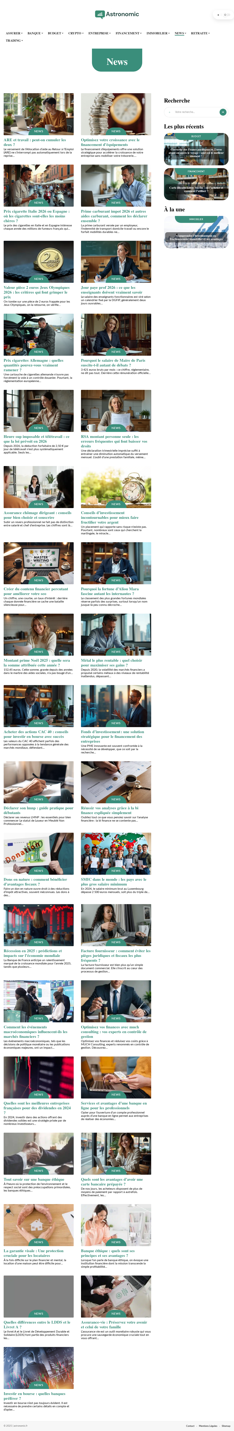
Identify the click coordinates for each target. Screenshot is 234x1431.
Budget (196, 136)
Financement (196, 171)
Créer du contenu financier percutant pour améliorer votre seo (36, 591)
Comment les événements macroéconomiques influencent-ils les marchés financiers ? (35, 1031)
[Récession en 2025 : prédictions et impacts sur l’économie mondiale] (39, 925)
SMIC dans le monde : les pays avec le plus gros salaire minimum (113, 881)
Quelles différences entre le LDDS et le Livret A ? (37, 1324)
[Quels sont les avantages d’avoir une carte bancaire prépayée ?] (116, 1154)
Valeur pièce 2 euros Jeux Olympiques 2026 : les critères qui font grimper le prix (37, 292)
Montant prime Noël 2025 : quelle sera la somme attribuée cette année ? (37, 662)
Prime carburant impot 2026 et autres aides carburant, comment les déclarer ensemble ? (114, 216)
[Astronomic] (117, 15)
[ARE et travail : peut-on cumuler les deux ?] (39, 114)
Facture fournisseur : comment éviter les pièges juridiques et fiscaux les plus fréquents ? (116, 955)
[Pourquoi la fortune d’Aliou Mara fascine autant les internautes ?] (116, 563)
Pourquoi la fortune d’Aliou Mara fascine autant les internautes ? (110, 591)
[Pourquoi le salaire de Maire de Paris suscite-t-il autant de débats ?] (116, 335)
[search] (218, 15)
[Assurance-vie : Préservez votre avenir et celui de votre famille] (116, 1297)
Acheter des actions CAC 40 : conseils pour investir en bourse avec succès (36, 734)
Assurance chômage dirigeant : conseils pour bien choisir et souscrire (37, 515)
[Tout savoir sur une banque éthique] (39, 1154)
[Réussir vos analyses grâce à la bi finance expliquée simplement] (116, 782)
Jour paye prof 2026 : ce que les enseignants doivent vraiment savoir (111, 289)
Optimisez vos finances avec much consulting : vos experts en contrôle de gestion (114, 1031)
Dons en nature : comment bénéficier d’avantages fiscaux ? (35, 881)
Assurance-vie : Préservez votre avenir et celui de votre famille (114, 1324)
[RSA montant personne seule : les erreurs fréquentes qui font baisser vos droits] (116, 411)
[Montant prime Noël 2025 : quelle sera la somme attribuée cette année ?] (39, 635)
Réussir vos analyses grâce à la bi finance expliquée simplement (109, 810)
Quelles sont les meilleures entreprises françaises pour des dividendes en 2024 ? (37, 1107)
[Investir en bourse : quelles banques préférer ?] (39, 1368)
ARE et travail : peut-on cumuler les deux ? (35, 142)
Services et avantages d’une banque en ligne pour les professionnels (114, 1105)
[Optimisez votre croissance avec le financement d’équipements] (116, 114)
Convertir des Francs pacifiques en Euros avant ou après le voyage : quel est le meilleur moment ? (196, 152)
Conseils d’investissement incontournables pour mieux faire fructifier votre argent (110, 517)
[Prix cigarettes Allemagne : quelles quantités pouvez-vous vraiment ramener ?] (39, 335)
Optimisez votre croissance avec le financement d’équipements (110, 142)
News (38, 131)
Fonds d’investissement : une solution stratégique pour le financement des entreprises (112, 736)
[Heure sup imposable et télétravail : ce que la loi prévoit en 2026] (39, 411)
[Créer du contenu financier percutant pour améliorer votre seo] (39, 563)
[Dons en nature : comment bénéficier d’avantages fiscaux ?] (39, 854)
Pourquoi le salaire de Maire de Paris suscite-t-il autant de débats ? (113, 362)
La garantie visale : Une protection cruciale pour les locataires (33, 1253)
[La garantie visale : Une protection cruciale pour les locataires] (39, 1225)
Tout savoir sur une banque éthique (34, 1179)
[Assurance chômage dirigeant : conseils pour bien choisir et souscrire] (39, 487)
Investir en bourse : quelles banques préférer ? (34, 1395)
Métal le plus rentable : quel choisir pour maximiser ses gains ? (111, 662)
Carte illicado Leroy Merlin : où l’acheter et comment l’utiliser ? (196, 189)
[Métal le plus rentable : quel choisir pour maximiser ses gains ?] (116, 635)
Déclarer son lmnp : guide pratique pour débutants (38, 810)
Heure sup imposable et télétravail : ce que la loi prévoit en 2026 (36, 438)
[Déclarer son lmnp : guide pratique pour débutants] (39, 782)
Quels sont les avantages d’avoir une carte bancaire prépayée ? (112, 1181)
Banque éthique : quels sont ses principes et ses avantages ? (108, 1253)
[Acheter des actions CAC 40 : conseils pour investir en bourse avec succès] (39, 706)
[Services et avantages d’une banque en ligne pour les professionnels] (116, 1077)
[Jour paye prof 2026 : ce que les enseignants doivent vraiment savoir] (116, 262)
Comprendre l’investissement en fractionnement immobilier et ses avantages (196, 237)
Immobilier (196, 219)
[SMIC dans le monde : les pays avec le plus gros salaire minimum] (116, 854)
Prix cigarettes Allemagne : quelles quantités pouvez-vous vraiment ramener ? (33, 365)
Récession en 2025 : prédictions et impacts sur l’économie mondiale (33, 953)
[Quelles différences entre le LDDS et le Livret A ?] (39, 1297)
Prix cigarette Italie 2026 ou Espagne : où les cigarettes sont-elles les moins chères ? (37, 216)
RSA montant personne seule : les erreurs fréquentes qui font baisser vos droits (114, 441)
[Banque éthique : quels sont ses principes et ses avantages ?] (116, 1225)
